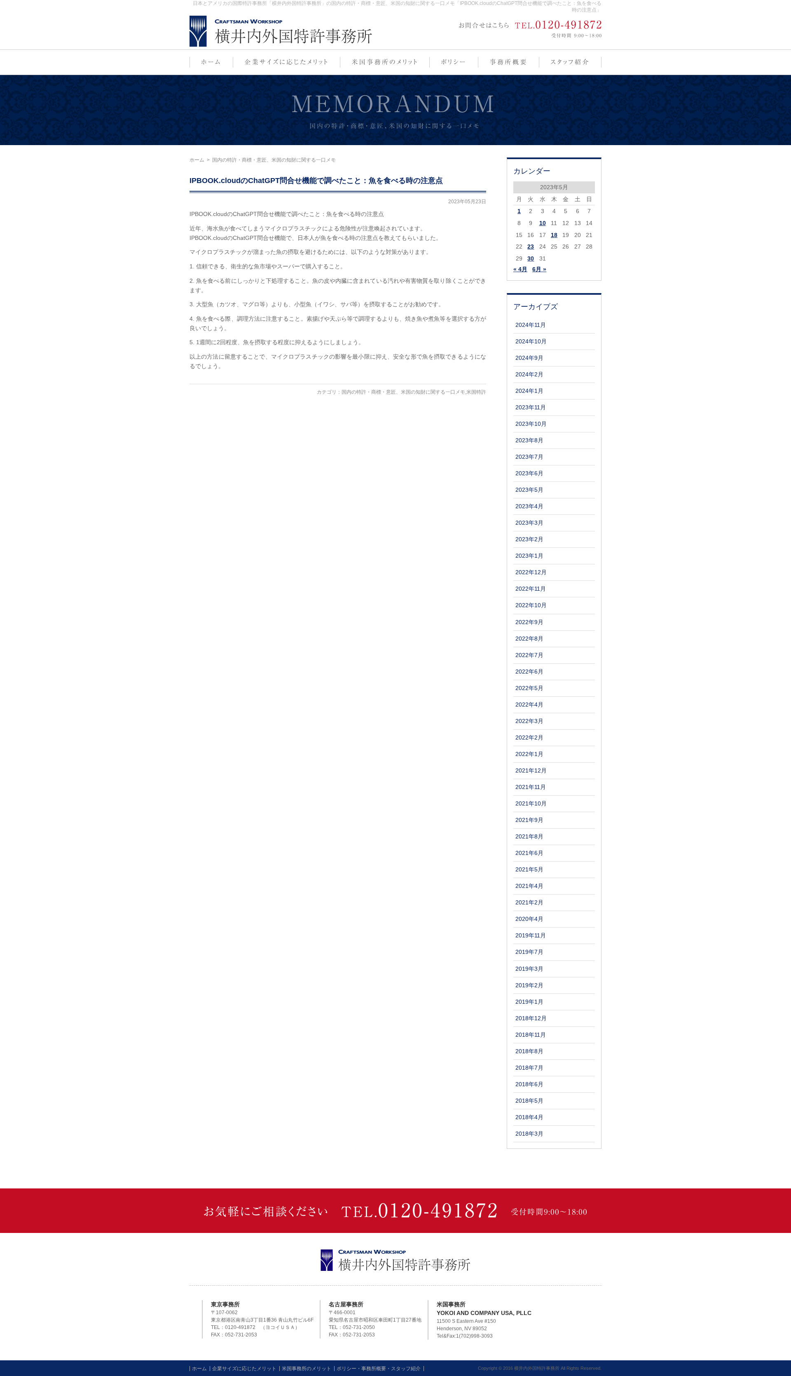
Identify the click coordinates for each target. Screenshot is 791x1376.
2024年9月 (529, 358)
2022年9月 (529, 622)
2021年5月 (529, 869)
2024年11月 (530, 325)
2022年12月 (531, 572)
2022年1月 (529, 754)
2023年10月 (531, 423)
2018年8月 (529, 1051)
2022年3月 (529, 721)
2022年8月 (529, 638)
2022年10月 (531, 605)
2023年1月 (529, 555)
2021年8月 (529, 836)
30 (530, 258)
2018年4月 (529, 1117)
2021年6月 (529, 853)
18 (554, 235)
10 (542, 223)
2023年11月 (530, 407)
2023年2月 (529, 539)
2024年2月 (529, 374)
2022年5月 (529, 688)
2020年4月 (529, 919)
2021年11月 (530, 787)
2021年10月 (531, 803)
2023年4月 (529, 506)
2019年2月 (529, 985)
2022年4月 (529, 704)
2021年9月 (529, 820)
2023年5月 (529, 489)
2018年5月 (529, 1100)
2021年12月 (531, 770)
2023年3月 (529, 522)
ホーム (197, 160)
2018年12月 (531, 1018)
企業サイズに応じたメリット (244, 1368)
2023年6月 (529, 473)
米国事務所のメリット (306, 1368)
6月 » (539, 269)
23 (530, 246)
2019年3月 (529, 968)
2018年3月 (529, 1133)
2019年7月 (529, 952)
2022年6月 (529, 671)
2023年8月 (529, 440)
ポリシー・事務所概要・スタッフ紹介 (379, 1368)
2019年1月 (529, 1001)
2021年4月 (529, 886)
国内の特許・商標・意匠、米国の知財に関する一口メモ (403, 392)
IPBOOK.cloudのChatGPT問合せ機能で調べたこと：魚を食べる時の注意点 (316, 180)
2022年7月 (529, 655)
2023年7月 (529, 456)
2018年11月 (530, 1034)
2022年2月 (529, 737)
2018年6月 (529, 1084)
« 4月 (520, 269)
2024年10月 (531, 341)
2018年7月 (529, 1067)
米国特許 (476, 392)
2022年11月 (530, 588)
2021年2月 (529, 902)
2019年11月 (530, 935)
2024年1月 (529, 390)
